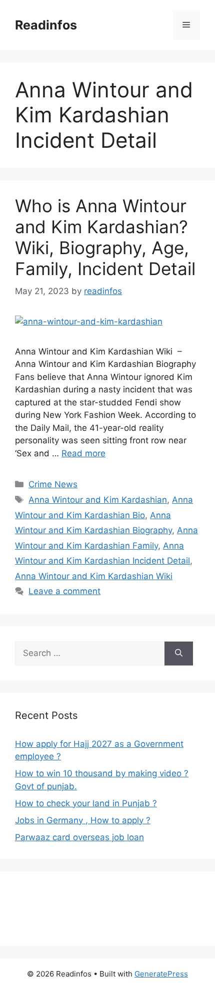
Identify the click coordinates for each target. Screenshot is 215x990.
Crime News (53, 484)
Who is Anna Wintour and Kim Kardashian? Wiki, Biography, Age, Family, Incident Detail (105, 237)
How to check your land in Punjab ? (86, 803)
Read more (84, 453)
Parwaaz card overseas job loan (79, 837)
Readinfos (46, 24)
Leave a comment (64, 591)
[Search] (178, 653)
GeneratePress (161, 974)
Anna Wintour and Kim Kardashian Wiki (93, 576)
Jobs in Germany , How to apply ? (82, 820)
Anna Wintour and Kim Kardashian (97, 500)
